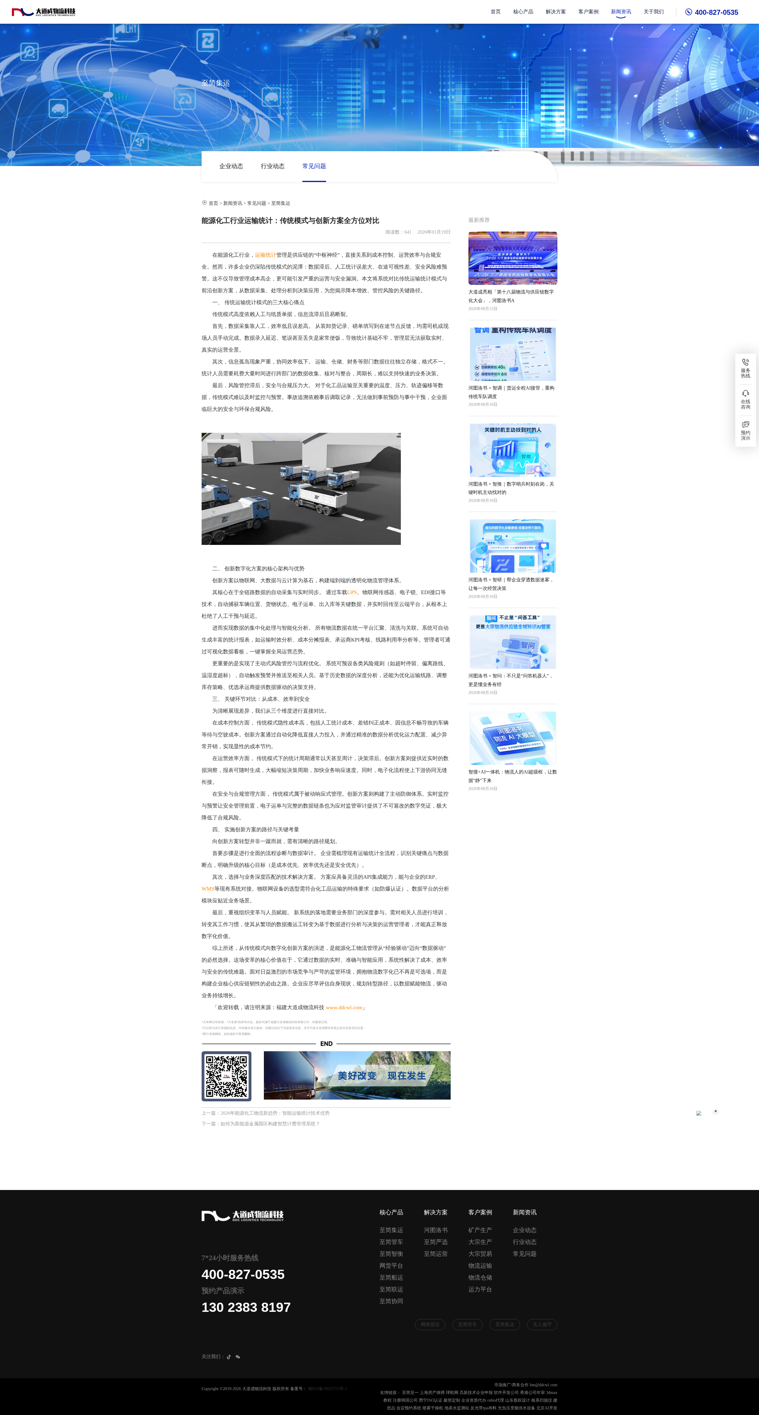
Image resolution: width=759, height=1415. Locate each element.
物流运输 (480, 1265)
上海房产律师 (432, 1392)
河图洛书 (436, 1230)
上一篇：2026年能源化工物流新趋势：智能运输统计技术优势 (266, 1113)
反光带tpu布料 (484, 1408)
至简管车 (391, 1242)
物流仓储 (480, 1277)
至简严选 (436, 1242)
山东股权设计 (517, 1400)
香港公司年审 (532, 1392)
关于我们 (654, 12)
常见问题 (314, 166)
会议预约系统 (408, 1408)
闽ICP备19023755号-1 (327, 1389)
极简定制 (452, 1400)
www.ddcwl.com (344, 1007)
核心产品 (523, 12)
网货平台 (391, 1265)
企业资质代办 (473, 1400)
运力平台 (480, 1289)
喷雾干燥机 (432, 1408)
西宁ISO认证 (430, 1400)
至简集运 (280, 203)
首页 (496, 12)
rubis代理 (495, 1400)
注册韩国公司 (405, 1400)
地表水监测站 (456, 1408)
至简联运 (391, 1289)
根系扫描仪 (541, 1400)
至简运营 (436, 1253)
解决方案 (556, 12)
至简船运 (391, 1277)
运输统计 (265, 255)
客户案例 (588, 12)
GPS (352, 592)
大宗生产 (480, 1242)
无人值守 (542, 1324)
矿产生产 (480, 1230)
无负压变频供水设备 (516, 1408)
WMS (208, 889)
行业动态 (273, 166)
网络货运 (430, 1324)
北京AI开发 (546, 1408)
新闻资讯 (621, 12)
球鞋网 (452, 1392)
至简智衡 (391, 1253)
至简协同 (391, 1301)
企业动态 (231, 166)
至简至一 (410, 1392)
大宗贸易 (480, 1253)
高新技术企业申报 (476, 1392)
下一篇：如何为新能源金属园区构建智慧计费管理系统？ (261, 1123)
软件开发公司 (506, 1392)
